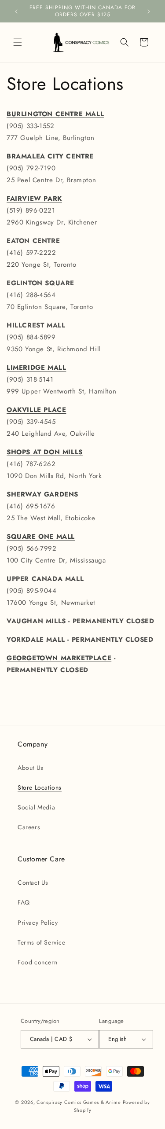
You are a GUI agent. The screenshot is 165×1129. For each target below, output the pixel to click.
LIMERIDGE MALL (36, 367)
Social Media (36, 807)
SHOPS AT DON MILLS (45, 452)
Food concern (37, 962)
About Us (31, 767)
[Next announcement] (148, 11)
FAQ (24, 902)
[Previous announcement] (16, 11)
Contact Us (33, 882)
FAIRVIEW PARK (34, 198)
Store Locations (40, 787)
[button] (17, 42)
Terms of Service (42, 942)
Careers (29, 827)
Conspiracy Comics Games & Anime (79, 1102)
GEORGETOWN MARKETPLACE (59, 658)
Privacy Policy (38, 922)
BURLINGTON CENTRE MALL (55, 114)
